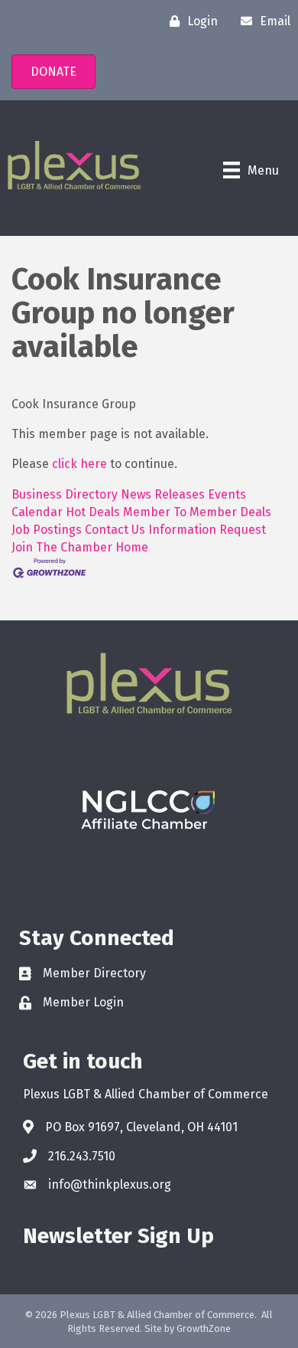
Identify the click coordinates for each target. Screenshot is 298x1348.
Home (131, 547)
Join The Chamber (61, 547)
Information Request (207, 529)
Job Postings (46, 529)
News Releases (163, 494)
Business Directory (64, 494)
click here (79, 463)
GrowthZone (204, 1328)
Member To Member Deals (197, 512)
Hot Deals (93, 512)
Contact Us (115, 529)
